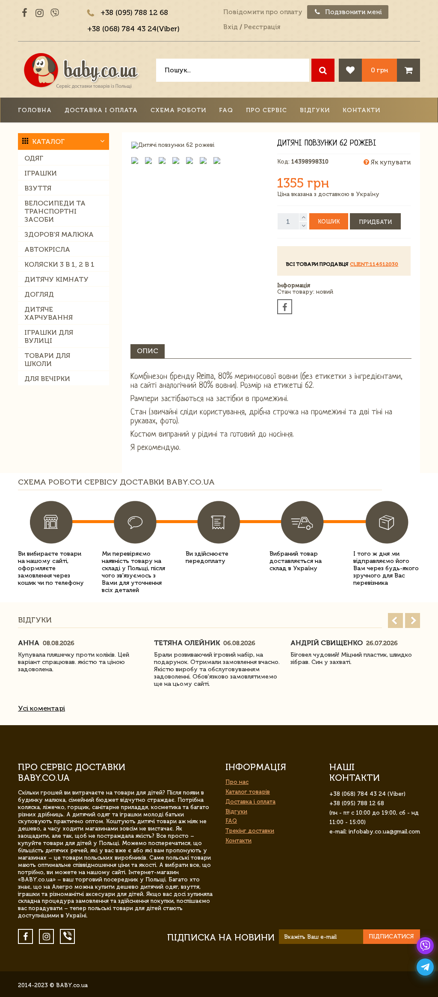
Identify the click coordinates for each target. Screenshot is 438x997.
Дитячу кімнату (56, 279)
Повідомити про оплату (262, 12)
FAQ (226, 110)
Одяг (33, 158)
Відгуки (315, 110)
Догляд (39, 294)
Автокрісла (47, 249)
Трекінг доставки (249, 830)
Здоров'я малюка (59, 234)
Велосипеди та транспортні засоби (55, 211)
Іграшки (40, 173)
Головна (35, 110)
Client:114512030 (374, 264)
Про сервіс (266, 110)
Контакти (361, 110)
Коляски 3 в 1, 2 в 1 (59, 264)
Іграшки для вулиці (48, 336)
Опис (147, 351)
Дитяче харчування (48, 313)
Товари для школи (47, 359)
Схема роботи (178, 110)
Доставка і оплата (101, 110)
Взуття (37, 188)
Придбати (375, 222)
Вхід (230, 27)
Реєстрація (262, 27)
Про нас (237, 782)
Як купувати (390, 162)
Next (412, 620)
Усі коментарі (41, 708)
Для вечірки (47, 379)
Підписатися (391, 936)
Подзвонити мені (352, 12)
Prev (395, 620)
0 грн (379, 70)
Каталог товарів (247, 792)
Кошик (329, 221)
